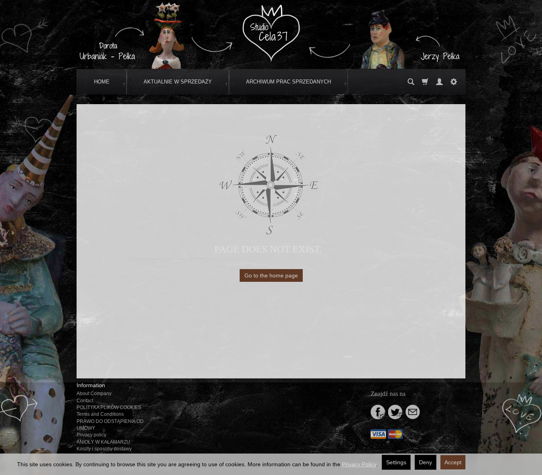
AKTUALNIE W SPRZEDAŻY (178, 82)
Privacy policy (91, 435)
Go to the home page (271, 275)
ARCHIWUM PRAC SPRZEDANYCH (288, 82)
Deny (425, 462)
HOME (102, 82)
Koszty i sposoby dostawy (104, 449)
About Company (94, 393)
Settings (396, 462)
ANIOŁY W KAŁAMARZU (103, 442)
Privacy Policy (359, 464)
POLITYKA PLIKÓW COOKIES (109, 407)
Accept (452, 462)
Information (91, 385)
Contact (85, 400)
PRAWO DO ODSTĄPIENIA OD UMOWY (110, 425)
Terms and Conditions (100, 414)
